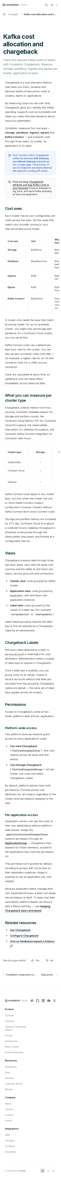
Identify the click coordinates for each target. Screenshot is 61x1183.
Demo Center (12, 1046)
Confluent (10, 1146)
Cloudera (10, 1140)
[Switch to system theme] (42, 1171)
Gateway (9, 1021)
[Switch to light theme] (48, 1171)
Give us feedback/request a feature (32, 941)
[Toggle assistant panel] (52, 5)
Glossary (9, 1078)
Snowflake (10, 1151)
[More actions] (56, 5)
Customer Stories (14, 1083)
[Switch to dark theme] (54, 1171)
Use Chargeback (20, 930)
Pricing (8, 1035)
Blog (7, 1072)
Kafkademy (11, 1066)
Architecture (11, 1041)
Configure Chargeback (24, 935)
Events (8, 1120)
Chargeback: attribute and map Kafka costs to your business (31, 184)
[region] (30, 274)
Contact (9, 1115)
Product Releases (14, 1052)
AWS (7, 1135)
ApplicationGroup (16, 843)
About (8, 1103)
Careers (9, 1109)
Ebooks (9, 1089)
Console (9, 1015)
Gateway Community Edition (15, 1028)
